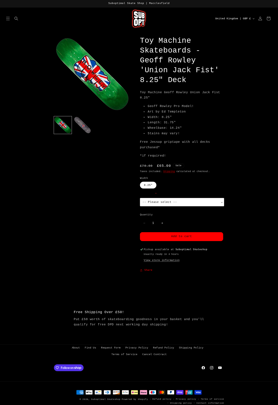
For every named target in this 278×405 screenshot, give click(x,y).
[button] (8, 18)
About (76, 347)
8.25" (148, 185)
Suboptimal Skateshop (105, 399)
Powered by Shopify (135, 399)
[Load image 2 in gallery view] (82, 125)
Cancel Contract (154, 354)
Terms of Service (124, 354)
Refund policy (161, 399)
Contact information (210, 403)
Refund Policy (163, 347)
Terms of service (212, 399)
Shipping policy (181, 403)
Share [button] (148, 270)
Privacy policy (186, 399)
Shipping (169, 171)
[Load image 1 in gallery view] (63, 125)
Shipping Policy (191, 347)
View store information (161, 260)
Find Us (90, 347)
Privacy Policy (136, 347)
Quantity (146, 214)
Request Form (110, 347)
